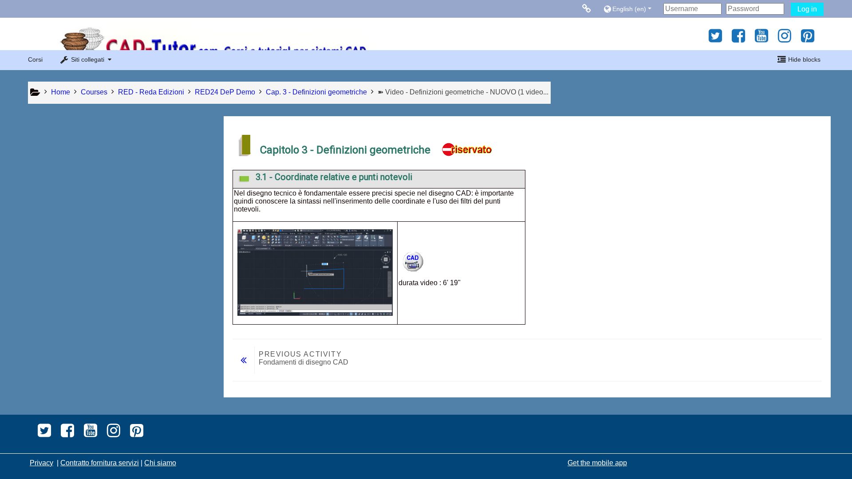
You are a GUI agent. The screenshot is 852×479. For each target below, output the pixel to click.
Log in (807, 9)
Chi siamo (160, 463)
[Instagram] (784, 39)
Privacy (41, 463)
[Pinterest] (810, 39)
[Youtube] (761, 39)
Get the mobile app (597, 463)
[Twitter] (713, 39)
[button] (631, 9)
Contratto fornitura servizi (99, 463)
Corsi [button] (35, 59)
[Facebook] (738, 39)
